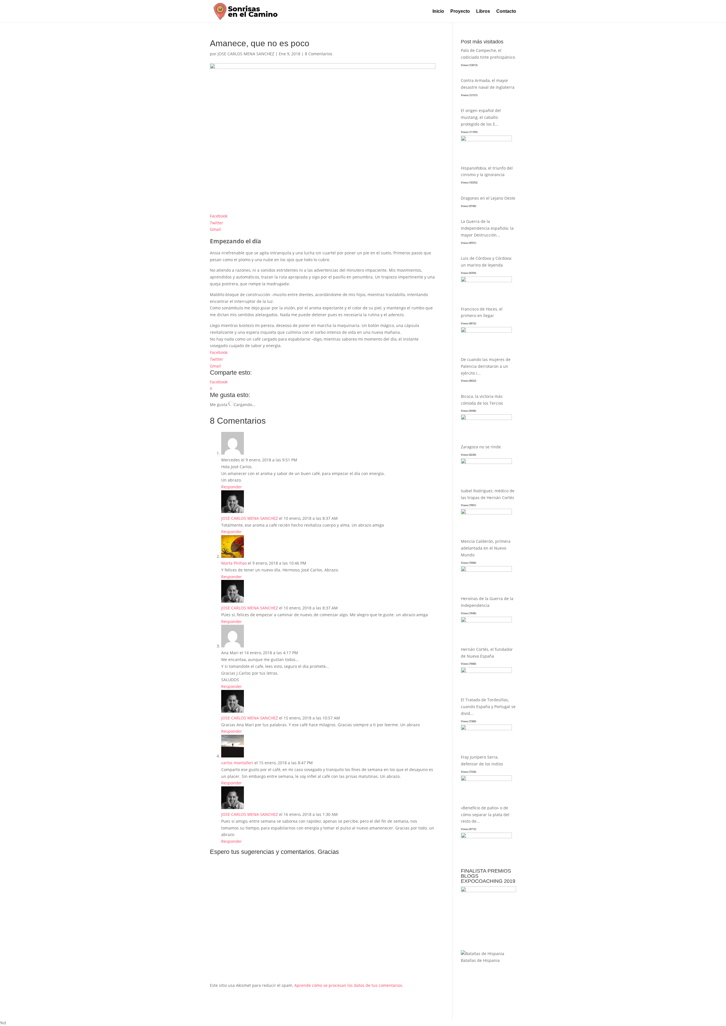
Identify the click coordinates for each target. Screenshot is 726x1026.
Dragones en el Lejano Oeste (488, 198)
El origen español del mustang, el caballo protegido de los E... (481, 117)
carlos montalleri (237, 762)
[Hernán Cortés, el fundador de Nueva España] (486, 671)
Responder (231, 486)
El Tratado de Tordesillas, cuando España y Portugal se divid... (488, 706)
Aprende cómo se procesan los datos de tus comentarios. (348, 985)
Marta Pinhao (234, 563)
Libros (483, 11)
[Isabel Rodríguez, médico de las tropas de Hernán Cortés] (486, 513)
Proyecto (460, 11)
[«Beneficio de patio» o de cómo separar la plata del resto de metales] (486, 836)
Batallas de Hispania (480, 960)
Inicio (438, 11)
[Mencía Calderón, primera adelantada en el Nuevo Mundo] (486, 570)
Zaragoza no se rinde (481, 446)
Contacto (506, 11)
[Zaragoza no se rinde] (486, 462)
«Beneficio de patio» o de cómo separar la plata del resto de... (485, 814)
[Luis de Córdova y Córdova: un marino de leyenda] (486, 280)
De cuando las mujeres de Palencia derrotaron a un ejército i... (485, 366)
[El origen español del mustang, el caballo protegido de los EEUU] (486, 139)
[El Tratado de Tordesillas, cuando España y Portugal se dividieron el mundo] (486, 728)
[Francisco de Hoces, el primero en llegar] (486, 331)
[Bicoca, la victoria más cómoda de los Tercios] (486, 418)
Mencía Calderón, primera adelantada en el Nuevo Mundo (485, 548)
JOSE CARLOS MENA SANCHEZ (246, 53)
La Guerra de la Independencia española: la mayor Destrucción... (487, 228)
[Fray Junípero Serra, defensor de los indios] (486, 779)
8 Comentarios (318, 53)
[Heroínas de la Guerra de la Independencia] (486, 621)
